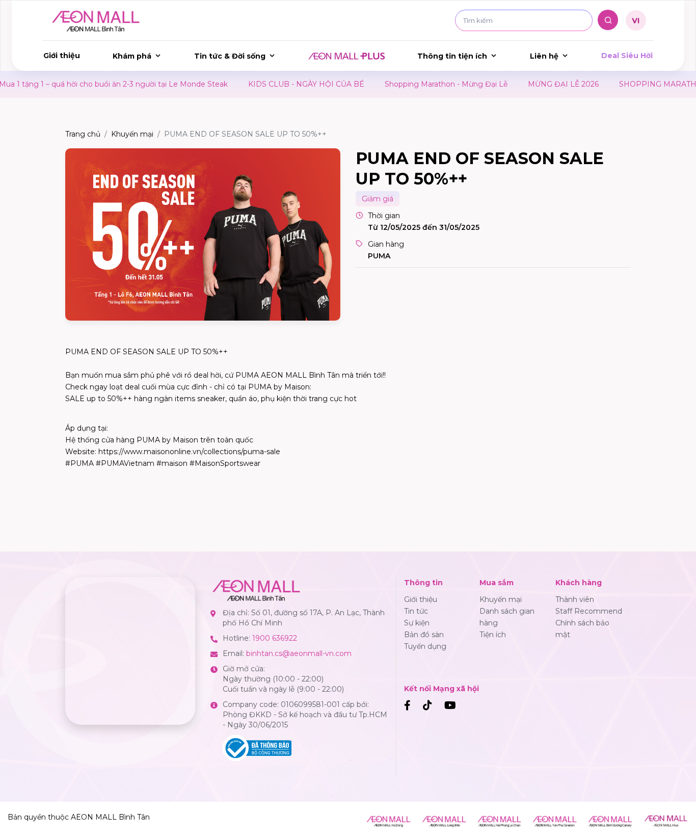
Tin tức (416, 611)
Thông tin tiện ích (452, 56)
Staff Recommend (588, 611)
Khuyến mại (132, 134)
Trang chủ (82, 134)
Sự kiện (417, 622)
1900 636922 (274, 638)
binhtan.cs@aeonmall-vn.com (299, 653)
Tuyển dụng (425, 646)
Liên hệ (544, 56)
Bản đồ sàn (424, 634)
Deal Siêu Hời (627, 55)
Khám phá (132, 56)
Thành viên (574, 599)
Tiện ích (492, 634)
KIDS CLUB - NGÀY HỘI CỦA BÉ (283, 84)
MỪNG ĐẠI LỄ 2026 (539, 84)
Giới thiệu (61, 55)
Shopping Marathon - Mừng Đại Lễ (422, 84)
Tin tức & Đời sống (229, 56)
